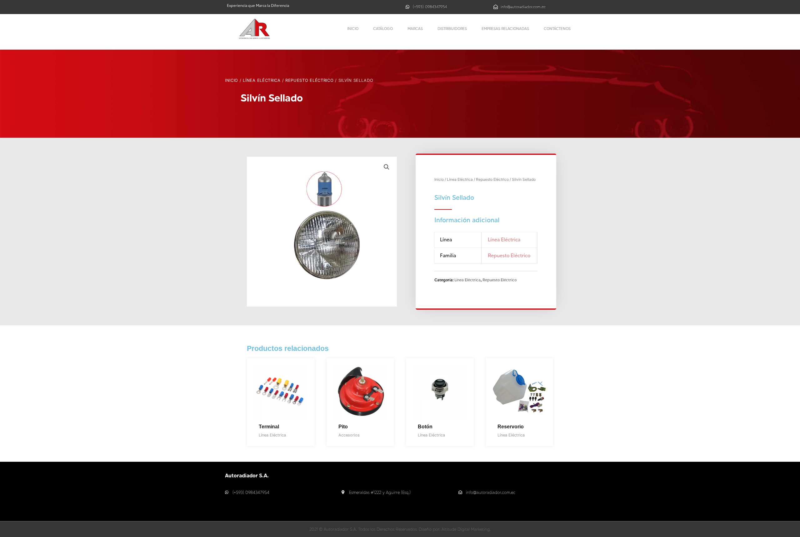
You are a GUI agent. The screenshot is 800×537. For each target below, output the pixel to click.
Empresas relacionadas (505, 28)
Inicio (352, 28)
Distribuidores (452, 28)
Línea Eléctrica (262, 80)
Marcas (415, 28)
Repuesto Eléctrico (309, 80)
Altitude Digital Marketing (466, 529)
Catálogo (383, 28)
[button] (386, 167)
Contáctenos (557, 28)
